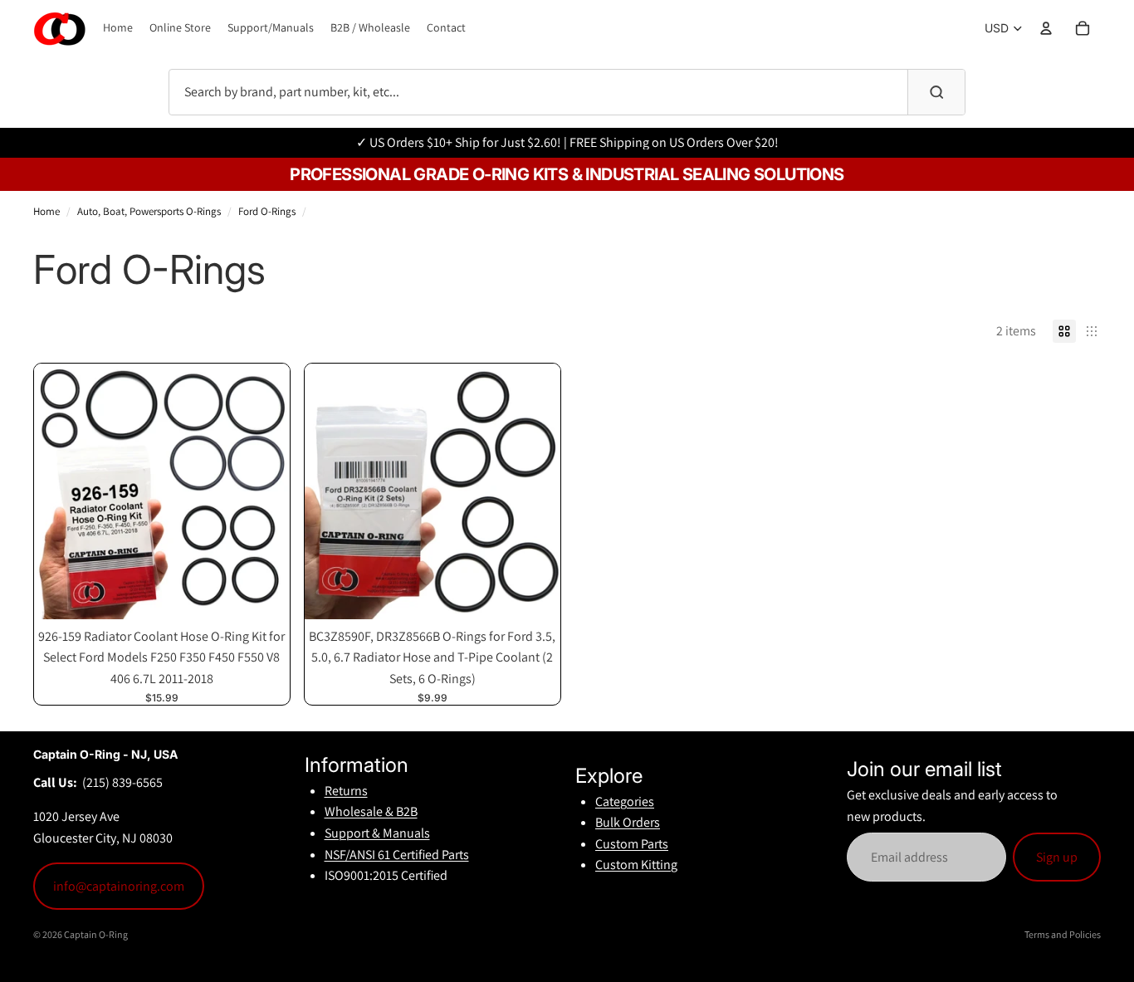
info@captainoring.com (118, 886)
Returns (346, 790)
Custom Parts (631, 844)
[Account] (1046, 28)
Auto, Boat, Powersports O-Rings (149, 211)
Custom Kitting (636, 864)
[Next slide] (265, 491)
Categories (624, 801)
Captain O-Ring (96, 934)
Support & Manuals (377, 833)
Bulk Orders (627, 822)
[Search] (936, 92)
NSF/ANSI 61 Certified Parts (397, 854)
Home (46, 211)
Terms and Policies (1062, 934)
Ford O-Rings (267, 211)
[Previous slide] (59, 491)
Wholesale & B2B (371, 811)
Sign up (1057, 857)
